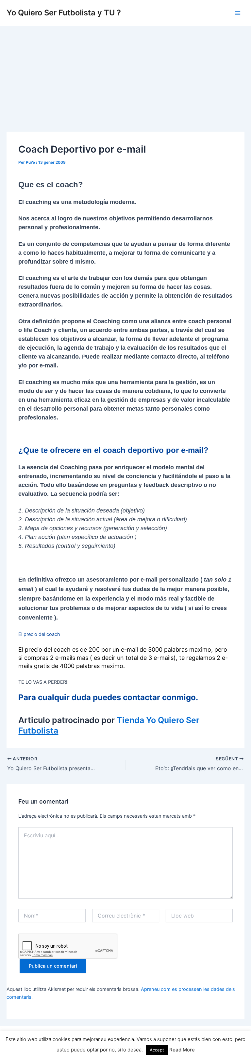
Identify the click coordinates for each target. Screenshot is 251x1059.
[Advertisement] (125, 75)
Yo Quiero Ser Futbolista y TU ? (64, 12)
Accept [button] (157, 1049)
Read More (182, 1050)
